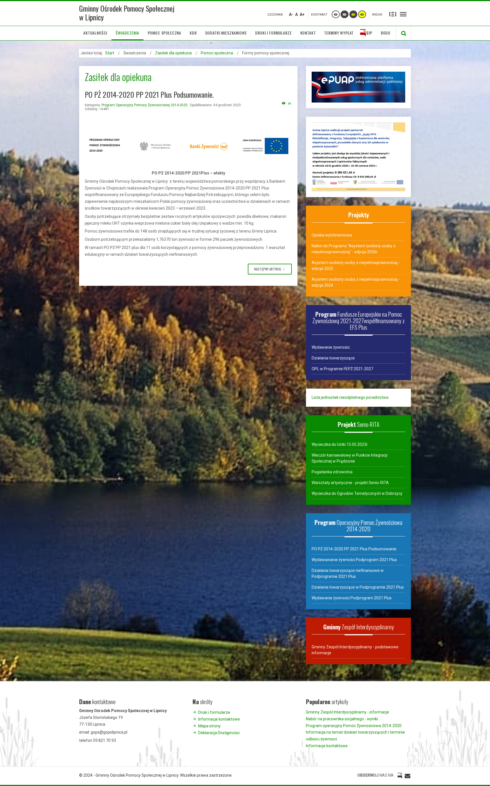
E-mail (290, 104)
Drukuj (284, 104)
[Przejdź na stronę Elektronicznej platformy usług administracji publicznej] (358, 86)
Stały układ (393, 14)
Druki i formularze (214, 712)
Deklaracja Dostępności (219, 732)
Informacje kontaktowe (219, 719)
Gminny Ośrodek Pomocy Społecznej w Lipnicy (126, 13)
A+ (302, 14)
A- (291, 14)
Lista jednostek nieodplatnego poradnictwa (350, 397)
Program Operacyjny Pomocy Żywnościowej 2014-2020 (144, 105)
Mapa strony (209, 726)
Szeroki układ (403, 14)
